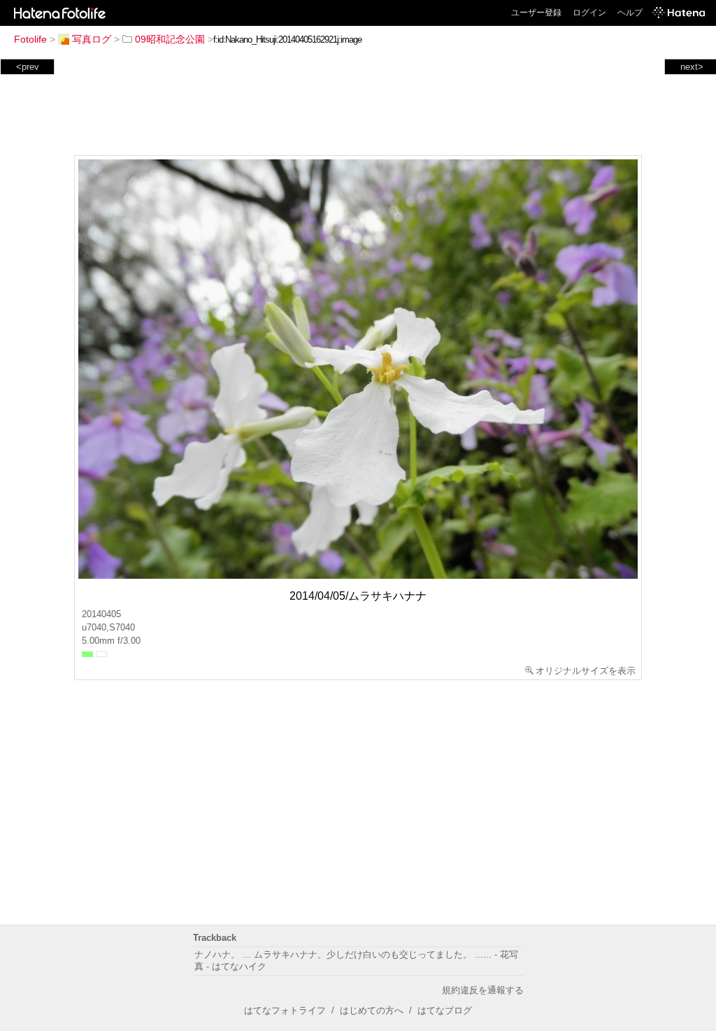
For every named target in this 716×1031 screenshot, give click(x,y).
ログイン (589, 12)
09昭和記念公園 (170, 39)
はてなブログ (444, 1010)
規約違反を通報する (483, 990)
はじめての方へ (371, 1010)
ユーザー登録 (536, 12)
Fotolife (30, 39)
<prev (27, 67)
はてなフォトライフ (285, 1010)
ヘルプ (630, 12)
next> (691, 67)
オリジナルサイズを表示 (586, 670)
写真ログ (91, 39)
